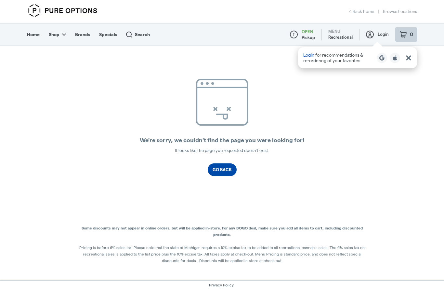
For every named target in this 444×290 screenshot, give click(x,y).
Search (142, 34)
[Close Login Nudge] (408, 58)
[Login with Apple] (395, 58)
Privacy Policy (221, 285)
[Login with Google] (382, 58)
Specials (108, 34)
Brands (82, 34)
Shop (54, 34)
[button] (357, 57)
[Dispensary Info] (294, 34)
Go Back (222, 169)
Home (33, 34)
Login (383, 34)
